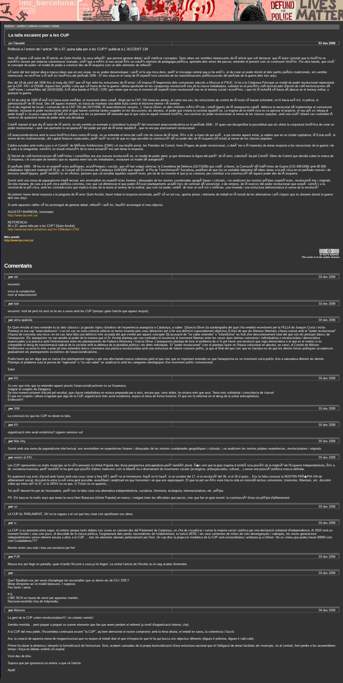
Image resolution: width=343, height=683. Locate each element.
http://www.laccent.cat (23, 215)
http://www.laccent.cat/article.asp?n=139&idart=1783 (43, 229)
